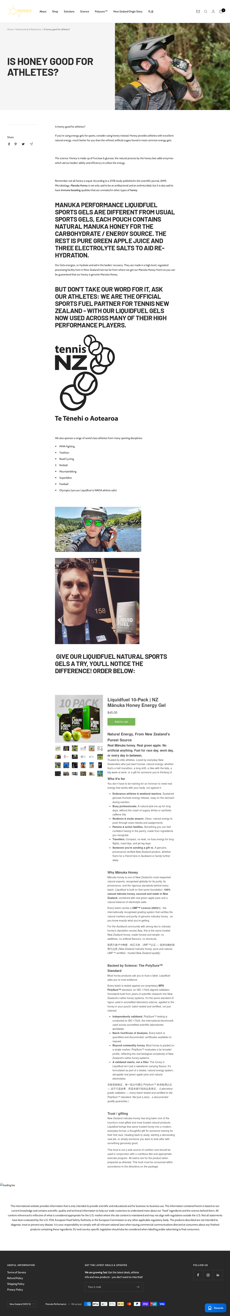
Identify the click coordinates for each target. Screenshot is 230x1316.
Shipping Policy (15, 1283)
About (43, 11)
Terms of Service (16, 1272)
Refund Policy (15, 1278)
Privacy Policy (15, 1289)
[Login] (213, 11)
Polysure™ (101, 11)
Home (10, 29)
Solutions (69, 11)
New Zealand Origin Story (127, 11)
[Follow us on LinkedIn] (218, 1275)
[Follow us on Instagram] (208, 1275)
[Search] (205, 11)
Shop (55, 11)
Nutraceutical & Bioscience (28, 29)
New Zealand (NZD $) (20, 1304)
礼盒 (151, 11)
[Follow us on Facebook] (198, 1275)
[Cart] (221, 11)
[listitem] (9, 144)
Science (84, 11)
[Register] (138, 1287)
